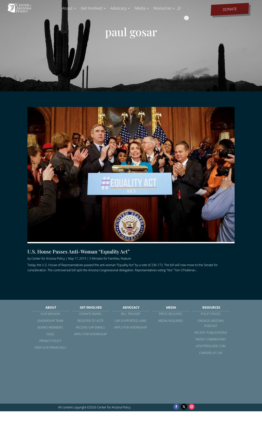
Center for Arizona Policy (48, 258)
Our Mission (50, 314)
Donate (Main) (90, 314)
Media (140, 9)
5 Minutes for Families (104, 258)
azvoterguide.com (211, 346)
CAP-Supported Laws (131, 321)
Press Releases (170, 314)
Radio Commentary (211, 339)
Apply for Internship (90, 334)
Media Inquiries (170, 321)
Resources (162, 9)
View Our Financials (50, 347)
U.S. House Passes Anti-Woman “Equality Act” (78, 251)
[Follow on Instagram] (192, 407)
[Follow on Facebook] (176, 407)
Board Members (50, 327)
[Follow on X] (184, 407)
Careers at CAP (210, 353)
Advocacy (118, 9)
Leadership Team (50, 321)
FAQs (50, 334)
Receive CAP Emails (90, 327)
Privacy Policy (50, 341)
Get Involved (91, 9)
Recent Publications (210, 332)
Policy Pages (211, 314)
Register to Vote (90, 321)
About (67, 9)
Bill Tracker (130, 314)
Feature (126, 258)
